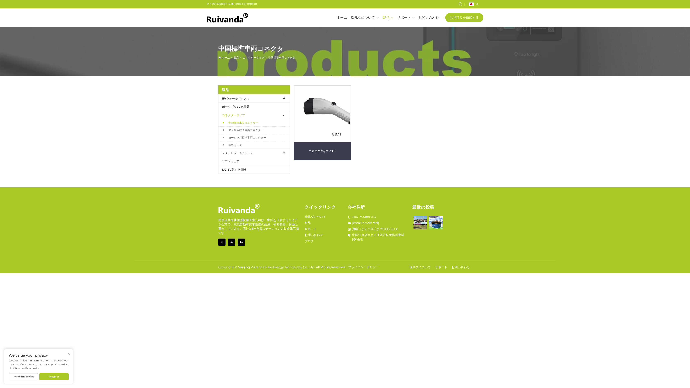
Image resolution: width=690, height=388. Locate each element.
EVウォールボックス (235, 98)
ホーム (342, 17)
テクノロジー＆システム (238, 153)
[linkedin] (241, 242)
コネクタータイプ (253, 57)
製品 (386, 17)
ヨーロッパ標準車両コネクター (247, 137)
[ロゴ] (227, 18)
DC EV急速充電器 (234, 169)
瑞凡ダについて (363, 17)
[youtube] (231, 242)
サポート (404, 17)
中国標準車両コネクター (243, 122)
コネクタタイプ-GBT (322, 151)
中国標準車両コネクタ (281, 57)
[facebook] (222, 242)
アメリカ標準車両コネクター (245, 130)
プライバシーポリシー (363, 267)
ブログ (309, 241)
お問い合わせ (428, 17)
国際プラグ (235, 145)
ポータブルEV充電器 (235, 106)
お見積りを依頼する (464, 18)
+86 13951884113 (220, 3)
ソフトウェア (230, 161)
